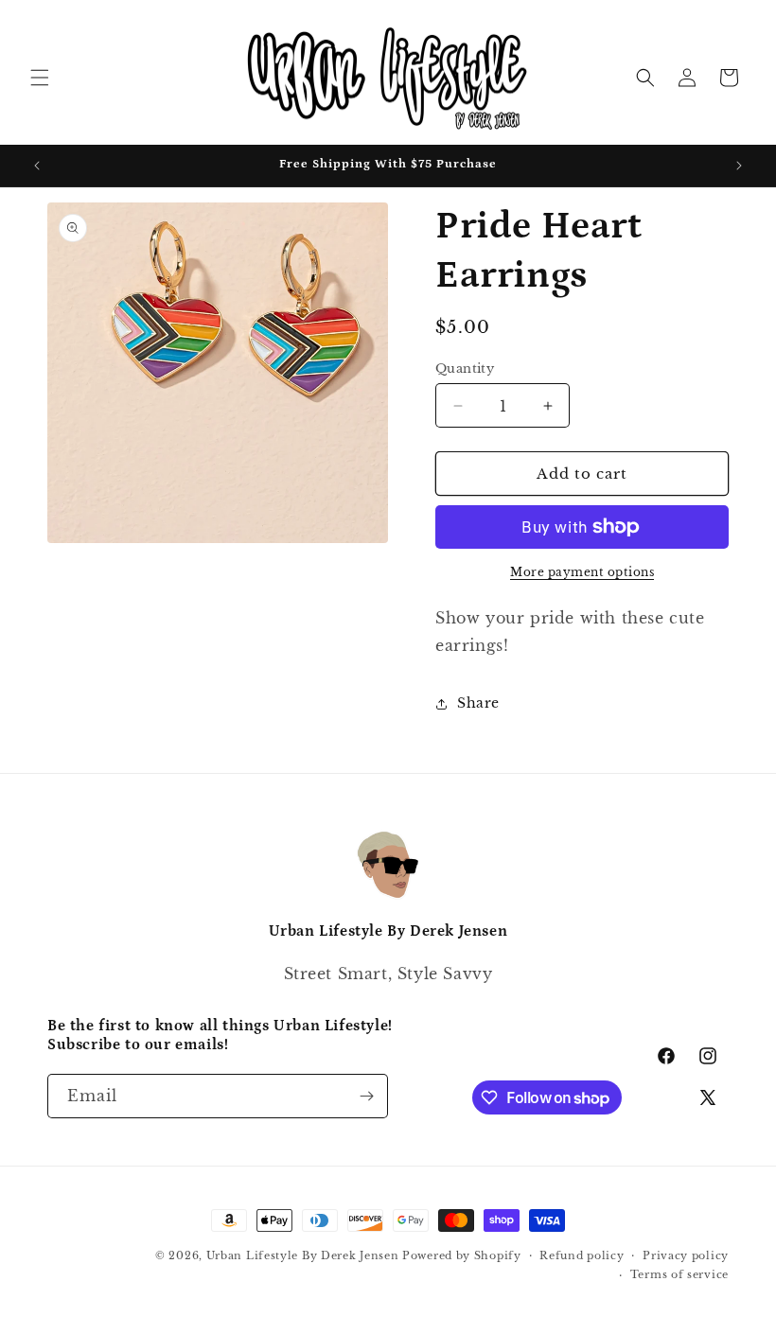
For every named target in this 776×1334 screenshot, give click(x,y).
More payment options (582, 572)
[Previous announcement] (37, 165)
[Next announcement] (739, 165)
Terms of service (679, 1274)
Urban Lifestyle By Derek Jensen (302, 1255)
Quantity (464, 368)
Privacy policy (686, 1255)
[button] (40, 77)
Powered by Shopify (461, 1255)
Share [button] (478, 702)
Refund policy (581, 1255)
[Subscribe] (366, 1096)
